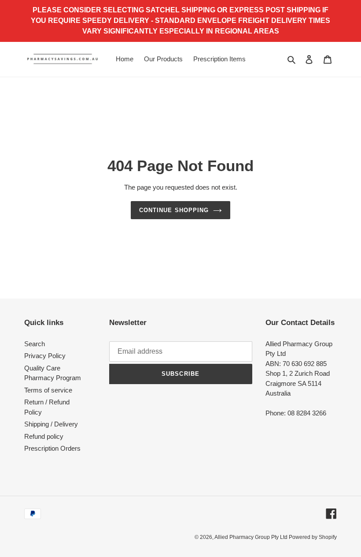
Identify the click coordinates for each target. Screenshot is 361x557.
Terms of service (48, 390)
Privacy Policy (45, 355)
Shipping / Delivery (51, 424)
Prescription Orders (52, 448)
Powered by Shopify (313, 537)
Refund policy (43, 436)
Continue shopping (174, 210)
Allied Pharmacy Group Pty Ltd (251, 537)
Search (34, 344)
